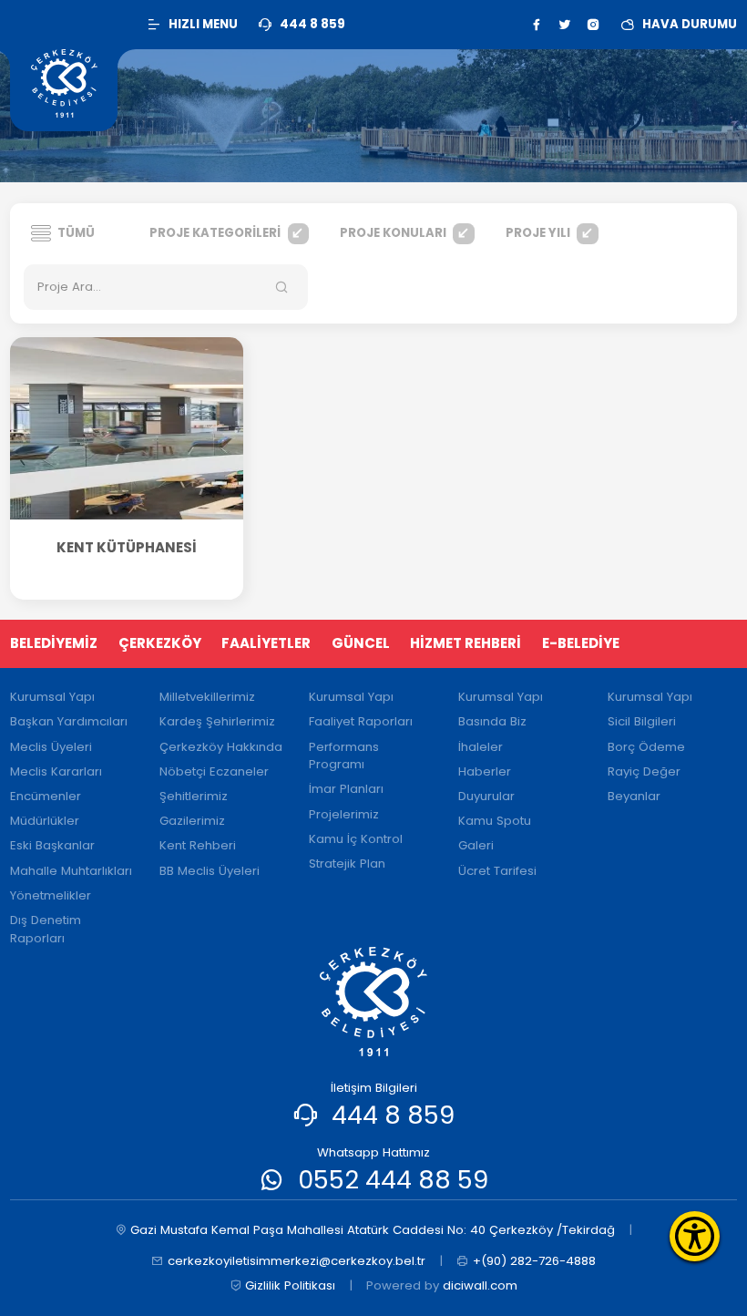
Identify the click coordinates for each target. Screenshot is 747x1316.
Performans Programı (344, 756)
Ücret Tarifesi (497, 870)
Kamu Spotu (494, 820)
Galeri (476, 845)
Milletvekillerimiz (207, 696)
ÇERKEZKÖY (159, 643)
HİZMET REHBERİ (465, 643)
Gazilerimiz (192, 820)
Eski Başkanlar (52, 845)
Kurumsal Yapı (52, 696)
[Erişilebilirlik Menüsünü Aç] (695, 1236)
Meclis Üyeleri (51, 747)
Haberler (484, 771)
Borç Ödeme (646, 747)
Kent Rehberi (197, 845)
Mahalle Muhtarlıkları (71, 870)
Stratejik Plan (347, 863)
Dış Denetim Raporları (45, 929)
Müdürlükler (44, 820)
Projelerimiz (344, 814)
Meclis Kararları (56, 771)
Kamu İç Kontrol (356, 839)
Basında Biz (492, 721)
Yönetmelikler (50, 895)
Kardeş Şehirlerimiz (217, 721)
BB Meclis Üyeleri (209, 870)
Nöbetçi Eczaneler (214, 771)
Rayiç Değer (644, 771)
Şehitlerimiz (193, 796)
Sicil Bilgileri (642, 721)
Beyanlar (634, 796)
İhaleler (480, 747)
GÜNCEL (361, 643)
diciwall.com (480, 1285)
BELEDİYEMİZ (53, 643)
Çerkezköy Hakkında (220, 747)
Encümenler (45, 796)
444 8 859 (393, 1115)
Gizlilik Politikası (290, 1285)
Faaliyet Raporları (361, 721)
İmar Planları (346, 788)
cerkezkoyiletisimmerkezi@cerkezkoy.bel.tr (296, 1261)
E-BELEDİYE (580, 643)
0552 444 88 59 (393, 1180)
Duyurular (486, 796)
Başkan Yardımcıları (69, 721)
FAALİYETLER (266, 643)
